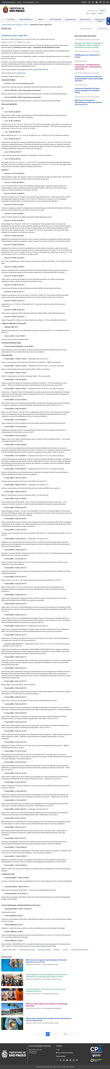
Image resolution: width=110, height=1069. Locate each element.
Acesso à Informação (55, 19)
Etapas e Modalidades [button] (26, 19)
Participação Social (70, 19)
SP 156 (37, 2)
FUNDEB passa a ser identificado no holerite (87, 56)
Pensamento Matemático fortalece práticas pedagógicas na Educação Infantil (87, 90)
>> (71, 1034)
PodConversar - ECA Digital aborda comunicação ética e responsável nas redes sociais (88, 67)
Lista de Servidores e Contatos (65, 1052)
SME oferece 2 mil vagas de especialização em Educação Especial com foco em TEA (88, 102)
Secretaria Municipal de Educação (12, 24)
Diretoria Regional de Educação (27, 949)
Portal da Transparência (28, 2)
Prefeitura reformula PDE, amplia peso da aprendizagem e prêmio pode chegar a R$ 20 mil (89, 79)
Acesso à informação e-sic (9, 2)
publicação (56, 949)
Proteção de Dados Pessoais (100, 20)
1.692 (65, 1034)
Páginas (94, 13)
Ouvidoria (19, 2)
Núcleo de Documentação (44, 949)
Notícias (100, 13)
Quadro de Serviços (85, 19)
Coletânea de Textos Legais (9, 949)
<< (39, 1034)
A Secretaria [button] (10, 19)
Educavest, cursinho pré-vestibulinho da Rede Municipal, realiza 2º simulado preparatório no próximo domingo (89, 45)
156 (58, 1049)
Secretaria (65, 949)
